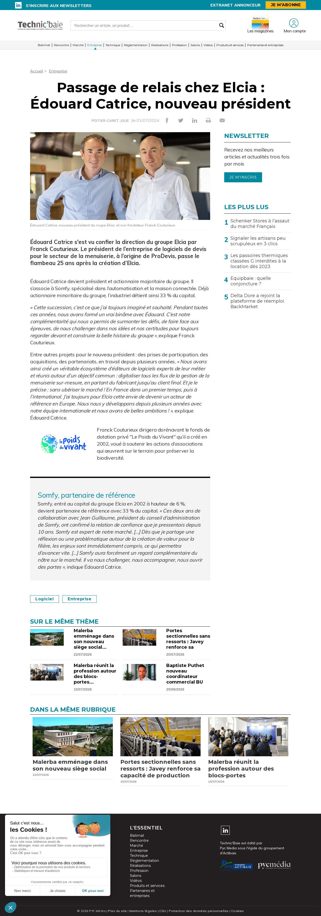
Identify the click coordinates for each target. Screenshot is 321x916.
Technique (113, 45)
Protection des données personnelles (198, 911)
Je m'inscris (243, 177)
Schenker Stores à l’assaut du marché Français (259, 223)
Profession (179, 45)
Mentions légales (143, 911)
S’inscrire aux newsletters (59, 5)
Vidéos (208, 45)
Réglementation (135, 45)
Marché (78, 45)
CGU (162, 911)
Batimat (44, 45)
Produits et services (230, 45)
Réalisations (159, 45)
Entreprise (94, 45)
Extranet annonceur (235, 5)
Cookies (237, 911)
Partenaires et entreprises (265, 45)
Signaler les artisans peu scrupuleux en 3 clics (258, 240)
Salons (195, 45)
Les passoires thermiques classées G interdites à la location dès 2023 (259, 261)
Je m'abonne (286, 5)
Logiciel (44, 599)
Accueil (36, 70)
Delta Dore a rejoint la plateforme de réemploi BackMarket (257, 301)
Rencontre (61, 45)
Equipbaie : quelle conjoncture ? (250, 281)
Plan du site (117, 911)
